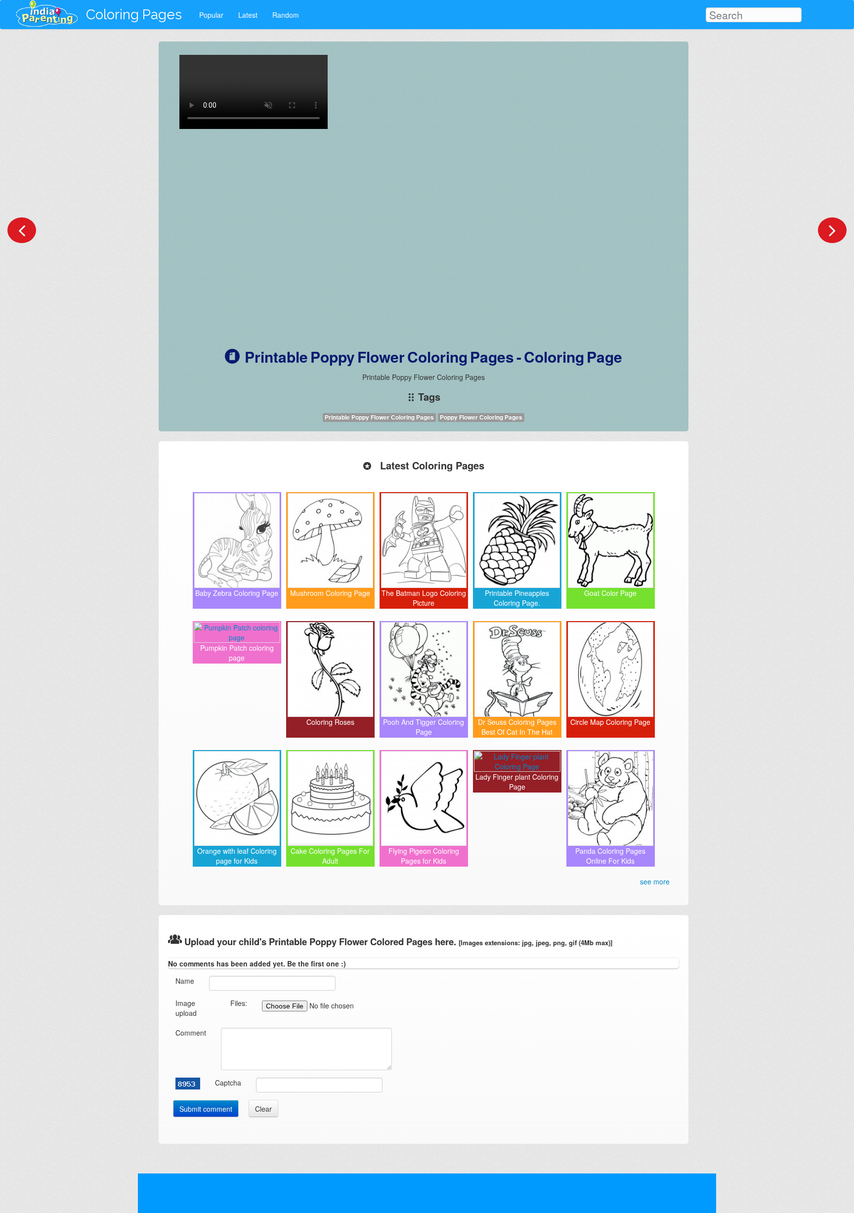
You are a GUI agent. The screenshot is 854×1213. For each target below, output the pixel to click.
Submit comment (205, 1109)
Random (285, 15)
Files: (238, 1003)
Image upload (186, 1008)
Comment (190, 1033)
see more (655, 881)
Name (184, 981)
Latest (247, 15)
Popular (211, 15)
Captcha (228, 1083)
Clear (263, 1109)
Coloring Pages (134, 14)
